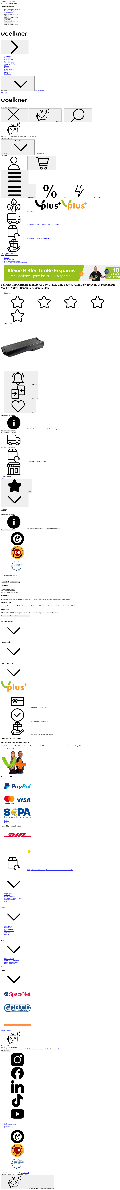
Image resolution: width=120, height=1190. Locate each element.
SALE (6, 70)
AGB (5, 1123)
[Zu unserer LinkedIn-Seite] (17, 1093)
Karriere (6, 901)
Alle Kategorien (9, 22)
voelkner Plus (8, 72)
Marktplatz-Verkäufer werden (12, 898)
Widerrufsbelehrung (9, 929)
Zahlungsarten (8, 926)
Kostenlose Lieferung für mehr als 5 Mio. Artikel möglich (43, 224)
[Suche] (78, 115)
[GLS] (17, 855)
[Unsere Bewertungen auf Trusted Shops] (17, 545)
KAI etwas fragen (5, 1050)
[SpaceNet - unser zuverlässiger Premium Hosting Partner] (17, 1000)
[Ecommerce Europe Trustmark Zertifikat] (17, 572)
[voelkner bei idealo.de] (17, 1027)
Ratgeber (6, 934)
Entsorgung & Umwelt (10, 575)
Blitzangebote (97, 197)
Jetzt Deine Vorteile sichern (8, 749)
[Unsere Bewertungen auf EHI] (17, 558)
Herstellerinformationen (7, 616)
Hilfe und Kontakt (9, 959)
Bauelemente (7, 67)
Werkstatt (6, 66)
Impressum (7, 1126)
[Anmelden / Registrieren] (14, 169)
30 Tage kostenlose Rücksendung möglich (39, 238)
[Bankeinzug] (17, 819)
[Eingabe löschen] (14, 115)
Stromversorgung (9, 62)
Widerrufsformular (9, 931)
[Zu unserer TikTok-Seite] (17, 1106)
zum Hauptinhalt (8, 12)
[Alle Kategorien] (14, 177)
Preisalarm (34, 384)
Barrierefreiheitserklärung (11, 1128)
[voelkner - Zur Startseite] (14, 39)
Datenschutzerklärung (10, 1124)
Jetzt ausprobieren (6, 138)
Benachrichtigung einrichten (8, 430)
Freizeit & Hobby (9, 69)
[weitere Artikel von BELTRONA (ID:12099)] (7, 294)
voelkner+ (7, 895)
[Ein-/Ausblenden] (14, 500)
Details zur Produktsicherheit (22, 616)
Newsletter (7, 932)
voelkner (3, 478)
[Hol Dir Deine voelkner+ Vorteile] (61, 211)
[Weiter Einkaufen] (14, 47)
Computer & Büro (9, 56)
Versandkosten (8, 927)
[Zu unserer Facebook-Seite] (17, 1079)
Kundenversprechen (9, 899)
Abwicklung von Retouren (11, 960)
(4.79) (29, 492)
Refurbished (7, 74)
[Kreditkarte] (17, 806)
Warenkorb (7, 19)
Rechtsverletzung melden (11, 962)
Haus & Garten (8, 59)
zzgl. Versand (25, 1173)
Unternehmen (8, 893)
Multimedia (7, 58)
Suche (6, 16)
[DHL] (17, 841)
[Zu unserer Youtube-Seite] (17, 1120)
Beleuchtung (7, 61)
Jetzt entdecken (56, 1049)
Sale (64, 197)
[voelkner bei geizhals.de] (17, 1014)
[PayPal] (17, 792)
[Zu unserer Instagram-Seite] (17, 1066)
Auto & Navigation (9, 64)
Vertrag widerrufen (9, 963)
